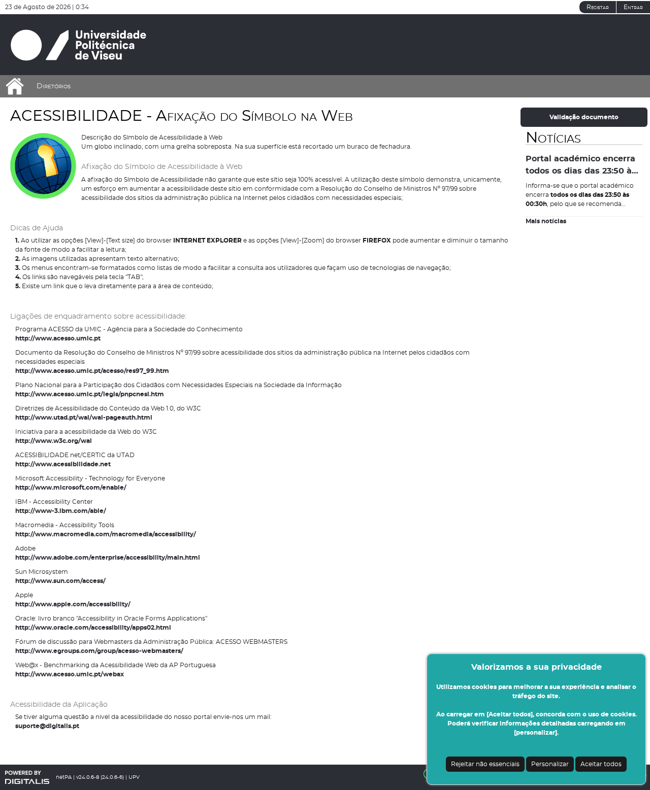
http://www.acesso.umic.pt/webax (69, 674)
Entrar (633, 7)
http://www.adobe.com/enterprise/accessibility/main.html (107, 558)
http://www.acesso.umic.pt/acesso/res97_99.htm (92, 371)
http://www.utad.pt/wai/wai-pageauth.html (83, 418)
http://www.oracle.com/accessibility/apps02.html (93, 628)
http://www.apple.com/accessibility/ (73, 604)
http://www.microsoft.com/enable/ (70, 488)
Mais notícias (546, 221)
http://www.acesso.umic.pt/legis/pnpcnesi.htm (89, 394)
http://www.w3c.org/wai (53, 441)
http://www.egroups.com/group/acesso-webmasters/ (99, 651)
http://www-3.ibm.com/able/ (60, 511)
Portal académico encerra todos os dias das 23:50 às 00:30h (581, 166)
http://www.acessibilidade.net (63, 464)
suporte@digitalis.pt (47, 726)
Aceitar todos (601, 764)
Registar (598, 7)
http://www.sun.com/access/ (60, 581)
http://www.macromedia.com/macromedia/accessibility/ (105, 534)
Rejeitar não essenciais (485, 764)
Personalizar (550, 764)
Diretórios (54, 86)
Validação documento (584, 117)
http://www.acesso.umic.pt (58, 338)
